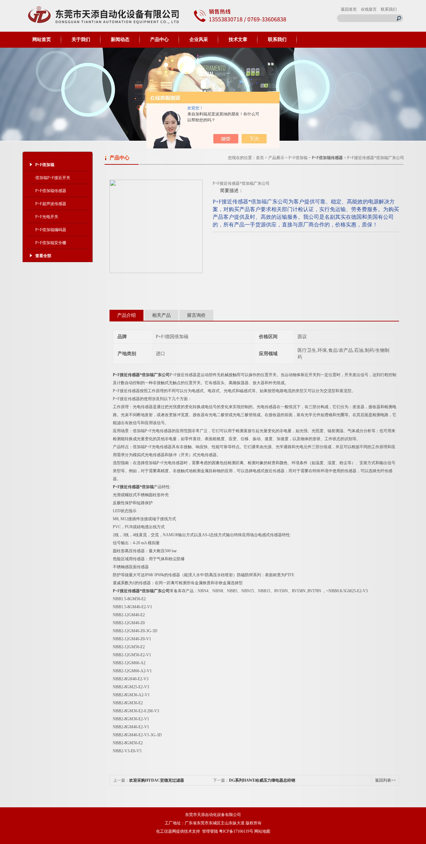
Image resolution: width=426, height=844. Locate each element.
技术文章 (238, 39)
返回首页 (349, 9)
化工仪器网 (166, 831)
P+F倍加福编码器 (50, 229)
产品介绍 (126, 315)
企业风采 (198, 39)
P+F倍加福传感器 (50, 190)
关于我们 (81, 39)
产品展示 (276, 157)
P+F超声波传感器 (50, 203)
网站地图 (262, 831)
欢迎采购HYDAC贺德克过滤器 (156, 780)
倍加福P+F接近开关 (52, 177)
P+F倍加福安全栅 (50, 242)
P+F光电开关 (46, 216)
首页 (260, 157)
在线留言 (369, 9)
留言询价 (196, 315)
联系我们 (389, 9)
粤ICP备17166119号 (236, 831)
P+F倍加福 (298, 157)
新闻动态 (120, 39)
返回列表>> (385, 780)
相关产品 (161, 315)
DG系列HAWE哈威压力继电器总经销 (262, 780)
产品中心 (159, 39)
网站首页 (41, 39)
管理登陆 (210, 831)
